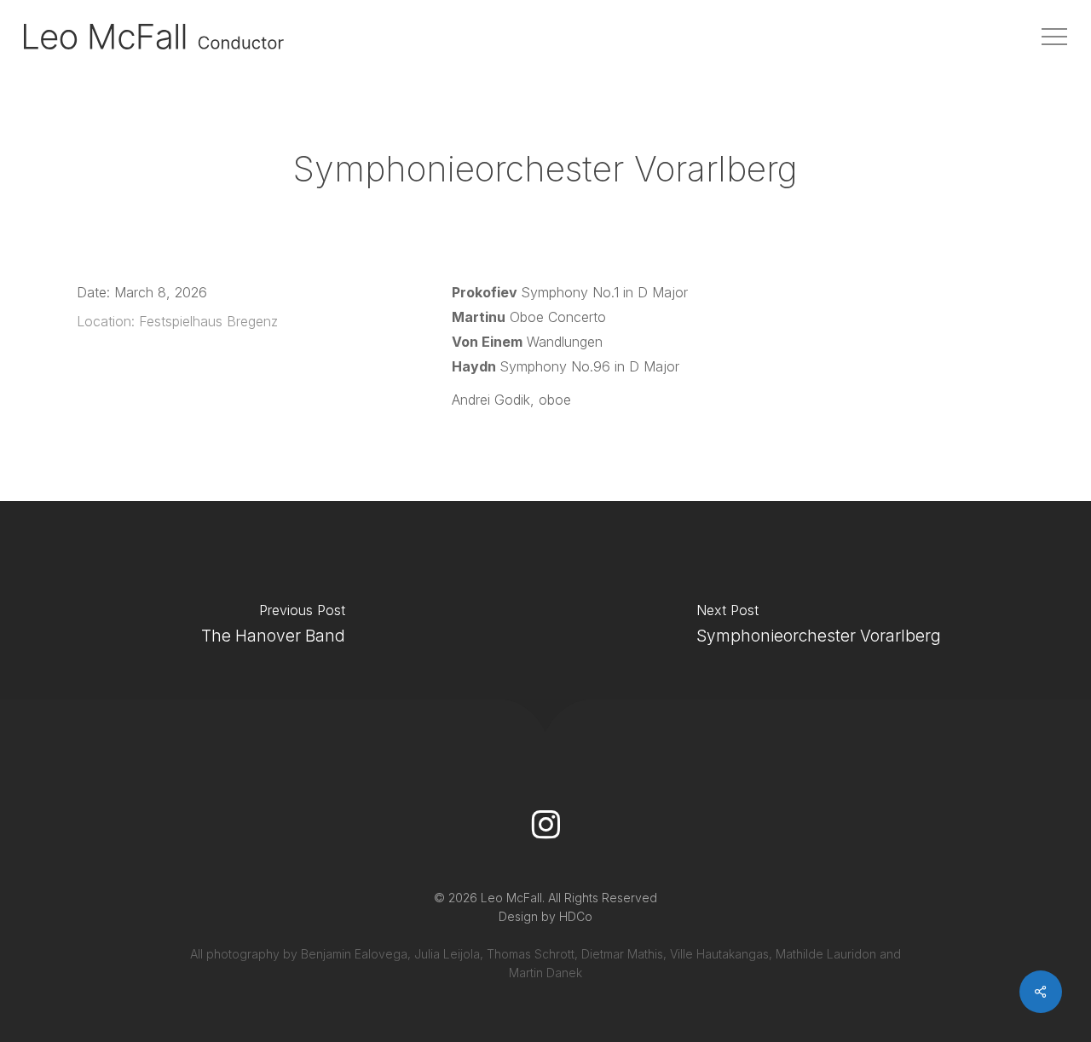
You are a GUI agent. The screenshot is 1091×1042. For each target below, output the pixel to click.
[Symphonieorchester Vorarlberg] (818, 629)
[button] (1054, 37)
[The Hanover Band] (273, 629)
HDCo (575, 916)
